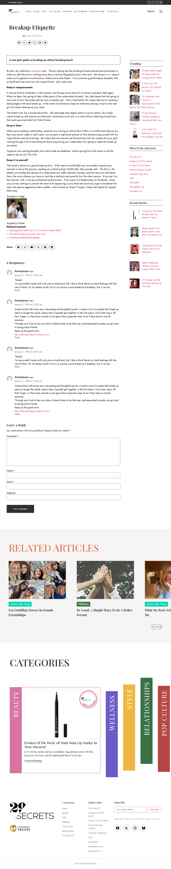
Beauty (36, 11)
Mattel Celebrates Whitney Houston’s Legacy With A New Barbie (151, 266)
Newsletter (134, 182)
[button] (19, 42)
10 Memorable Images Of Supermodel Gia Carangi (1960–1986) (152, 74)
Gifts (132, 178)
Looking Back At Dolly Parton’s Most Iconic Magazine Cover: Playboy (152, 249)
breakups (36, 71)
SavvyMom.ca (136, 191)
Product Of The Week (140, 165)
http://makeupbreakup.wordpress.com (32, 334)
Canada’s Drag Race (139, 174)
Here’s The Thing (97, 11)
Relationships (80, 11)
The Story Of (112, 11)
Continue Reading (33, 760)
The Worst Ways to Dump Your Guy (27, 234)
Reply (17, 290)
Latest (28, 11)
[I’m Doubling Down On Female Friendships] (37, 580)
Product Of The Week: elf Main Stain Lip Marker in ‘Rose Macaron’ (152, 214)
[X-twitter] (126, 828)
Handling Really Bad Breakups (24, 237)
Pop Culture (55, 11)
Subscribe (154, 809)
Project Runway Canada (140, 169)
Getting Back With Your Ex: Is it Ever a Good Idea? (35, 230)
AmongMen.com (137, 186)
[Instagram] (135, 828)
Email (10, 482)
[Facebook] (117, 828)
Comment (13, 436)
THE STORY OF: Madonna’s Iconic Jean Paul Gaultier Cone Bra (152, 133)
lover (108, 74)
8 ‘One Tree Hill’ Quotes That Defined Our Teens (151, 87)
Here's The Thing (20, 604)
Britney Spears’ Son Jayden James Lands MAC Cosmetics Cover (152, 231)
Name (11, 471)
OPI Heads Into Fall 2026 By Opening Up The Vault (152, 283)
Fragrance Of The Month (141, 161)
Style (44, 11)
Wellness (67, 11)
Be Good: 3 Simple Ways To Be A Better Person (104, 612)
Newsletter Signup (15, 2)
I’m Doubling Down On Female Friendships (31, 612)
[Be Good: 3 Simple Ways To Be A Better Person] (105, 580)
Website (11, 493)
